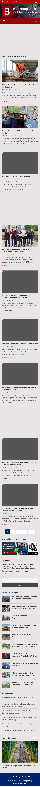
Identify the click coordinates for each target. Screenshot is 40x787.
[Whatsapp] (25, 776)
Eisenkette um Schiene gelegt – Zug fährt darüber (18, 730)
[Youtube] (29, 776)
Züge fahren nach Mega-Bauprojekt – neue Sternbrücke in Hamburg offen (25, 608)
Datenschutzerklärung (20, 784)
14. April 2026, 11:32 (10, 346)
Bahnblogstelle (24, 9)
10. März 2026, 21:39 (10, 392)
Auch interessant (9, 738)
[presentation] (33, 737)
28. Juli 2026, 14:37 (10, 90)
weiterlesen (6, 101)
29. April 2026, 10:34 (10, 300)
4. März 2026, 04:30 (10, 513)
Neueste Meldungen (10, 593)
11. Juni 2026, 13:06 (10, 254)
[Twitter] (22, 776)
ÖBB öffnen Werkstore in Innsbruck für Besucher (20, 343)
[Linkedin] (16, 776)
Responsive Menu (31, 2)
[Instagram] (13, 776)
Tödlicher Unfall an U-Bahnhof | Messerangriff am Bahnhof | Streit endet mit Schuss (24, 656)
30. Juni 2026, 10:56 (10, 181)
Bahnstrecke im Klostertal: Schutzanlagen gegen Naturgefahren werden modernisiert (25, 637)
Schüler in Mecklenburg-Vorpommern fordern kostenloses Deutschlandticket (24, 618)
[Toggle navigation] (4, 21)
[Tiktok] (19, 776)
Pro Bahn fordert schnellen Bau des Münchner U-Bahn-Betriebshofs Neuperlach (25, 646)
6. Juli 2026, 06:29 (9, 136)
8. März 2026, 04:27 (10, 467)
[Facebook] (10, 776)
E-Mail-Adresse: (7, 577)
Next (31, 532)
